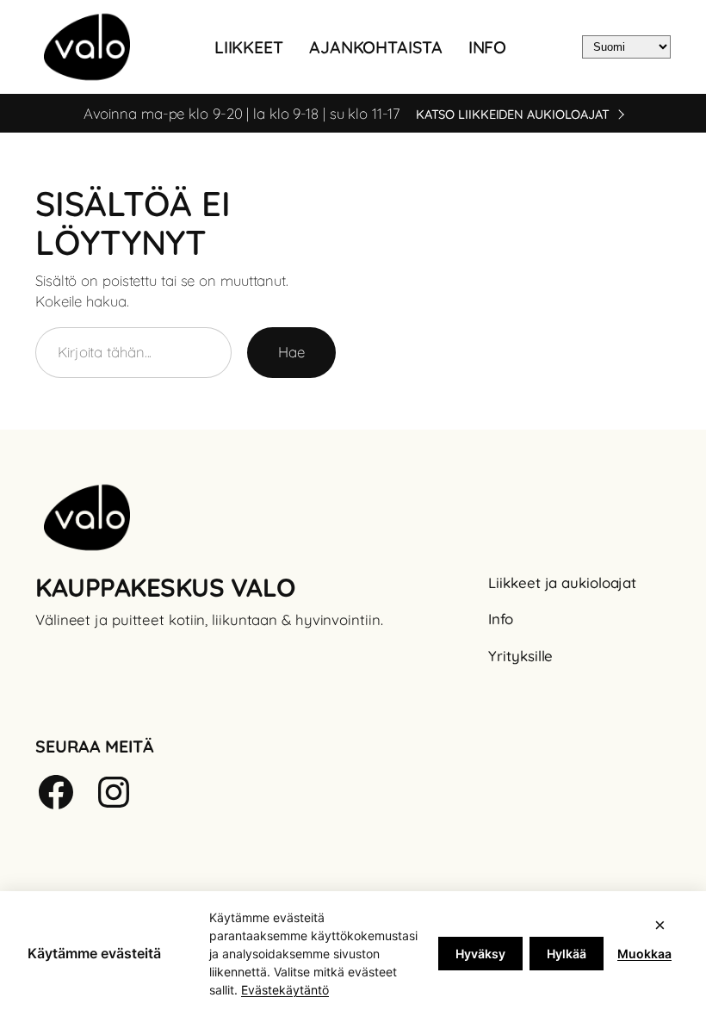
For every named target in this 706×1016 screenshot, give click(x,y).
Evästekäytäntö (285, 989)
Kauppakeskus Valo (165, 587)
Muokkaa (644, 953)
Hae (291, 352)
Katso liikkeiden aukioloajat (513, 114)
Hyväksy (480, 953)
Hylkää (566, 953)
